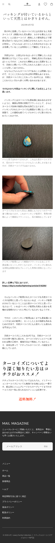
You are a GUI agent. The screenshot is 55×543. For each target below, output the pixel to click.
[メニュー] (3, 4)
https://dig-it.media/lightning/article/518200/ (24, 285)
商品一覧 (6, 475)
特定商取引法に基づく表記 (14, 496)
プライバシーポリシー (12, 501)
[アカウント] (39, 4)
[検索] (9, 4)
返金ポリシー (8, 507)
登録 (46, 446)
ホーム (5, 470)
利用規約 (6, 517)
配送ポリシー (8, 512)
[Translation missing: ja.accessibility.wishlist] (45, 4)
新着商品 (6, 481)
